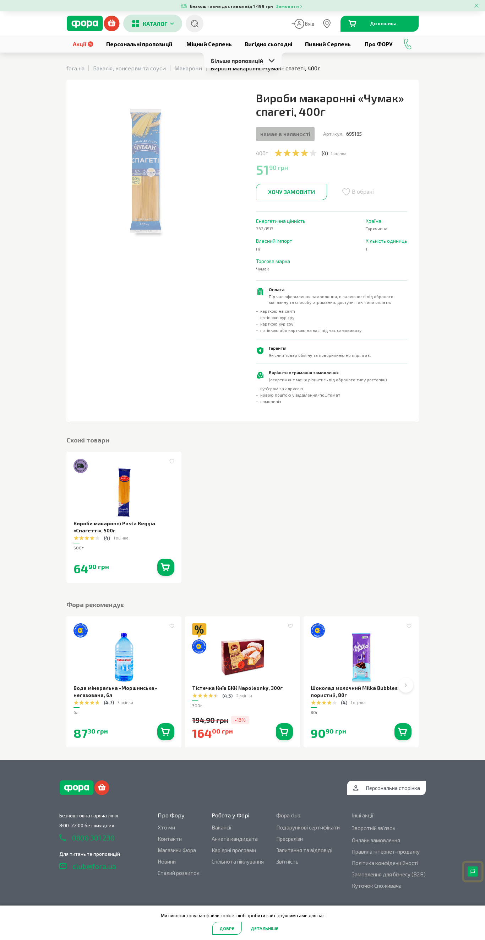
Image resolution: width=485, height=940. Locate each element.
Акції (79, 44)
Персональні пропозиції (139, 44)
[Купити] (165, 567)
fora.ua (75, 68)
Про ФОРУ (378, 44)
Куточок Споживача (377, 885)
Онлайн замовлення (376, 840)
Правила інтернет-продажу (386, 851)
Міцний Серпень (209, 44)
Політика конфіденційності (385, 863)
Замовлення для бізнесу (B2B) (389, 874)
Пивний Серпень (328, 44)
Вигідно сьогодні (268, 44)
